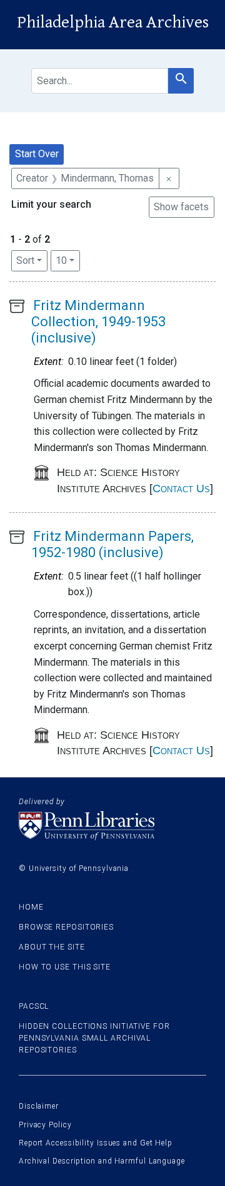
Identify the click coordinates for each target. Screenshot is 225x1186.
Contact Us (181, 488)
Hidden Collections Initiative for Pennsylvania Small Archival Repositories (94, 1038)
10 (68, 260)
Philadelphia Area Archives (113, 22)
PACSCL (34, 1006)
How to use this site (65, 967)
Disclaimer (39, 1106)
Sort (25, 260)
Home (31, 907)
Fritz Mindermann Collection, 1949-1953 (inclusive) (98, 322)
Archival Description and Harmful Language (102, 1161)
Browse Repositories (66, 927)
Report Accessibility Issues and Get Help (95, 1143)
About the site (52, 947)
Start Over (37, 154)
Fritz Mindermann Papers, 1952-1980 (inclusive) (112, 544)
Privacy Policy (45, 1124)
